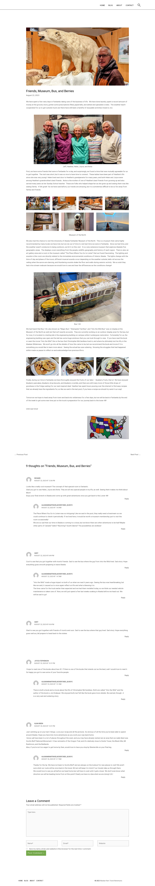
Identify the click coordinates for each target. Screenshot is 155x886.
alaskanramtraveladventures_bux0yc (57, 505)
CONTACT (130, 5)
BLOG (110, 5)
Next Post (136, 454)
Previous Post (21, 454)
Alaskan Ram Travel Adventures (111, 881)
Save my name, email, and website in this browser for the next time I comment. (60, 849)
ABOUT (119, 5)
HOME (102, 5)
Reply (127, 499)
